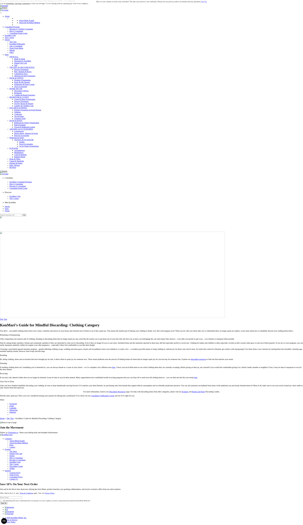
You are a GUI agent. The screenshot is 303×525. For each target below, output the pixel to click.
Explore (8, 449)
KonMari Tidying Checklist (18, 3)
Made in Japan (19, 59)
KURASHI (13, 148)
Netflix (12, 468)
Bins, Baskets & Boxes (22, 72)
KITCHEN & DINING (18, 108)
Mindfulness (18, 153)
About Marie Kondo (17, 441)
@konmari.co (13, 433)
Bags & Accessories (21, 136)
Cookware (18, 114)
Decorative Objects (21, 91)
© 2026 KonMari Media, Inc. (16, 518)
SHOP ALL (13, 57)
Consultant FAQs (15, 477)
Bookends (18, 93)
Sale (15, 65)
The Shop (13, 451)
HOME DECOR (15, 89)
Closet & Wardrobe (16, 161)
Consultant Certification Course (102, 396)
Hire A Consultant (16, 31)
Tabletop (17, 112)
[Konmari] (4, 6)
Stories (7, 40)
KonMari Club (14, 196)
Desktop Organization (22, 80)
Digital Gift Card (20, 63)
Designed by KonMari (22, 61)
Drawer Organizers (21, 70)
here (113, 367)
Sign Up (3, 503)
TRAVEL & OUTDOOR (23, 140)
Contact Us (13, 479)
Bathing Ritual (19, 157)
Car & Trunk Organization (29, 146)
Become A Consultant (17, 186)
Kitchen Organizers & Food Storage (27, 110)
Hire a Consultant (16, 458)
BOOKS (12, 167)
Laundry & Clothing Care (23, 106)
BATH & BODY (15, 121)
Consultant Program (12, 27)
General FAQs (14, 473)
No (205, 2)
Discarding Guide (16, 466)
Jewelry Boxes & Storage (23, 104)
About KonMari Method (18, 443)
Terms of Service (11, 520)
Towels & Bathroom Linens (24, 127)
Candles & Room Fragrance (24, 95)
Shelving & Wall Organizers (24, 76)
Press (11, 445)
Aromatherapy (19, 150)
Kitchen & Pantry (16, 163)
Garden (22, 142)
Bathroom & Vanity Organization (26, 123)
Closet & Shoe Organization (24, 99)
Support (8, 471)
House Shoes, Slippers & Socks (26, 133)
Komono (185, 392)
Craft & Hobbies (20, 155)
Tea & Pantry (19, 116)
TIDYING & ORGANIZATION (21, 67)
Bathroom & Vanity (16, 138)
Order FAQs (14, 475)
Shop (7, 55)
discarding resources (198, 359)
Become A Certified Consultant (21, 29)
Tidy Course (9, 38)
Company (8, 439)
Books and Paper (198, 392)
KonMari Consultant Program (20, 182)
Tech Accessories (20, 87)
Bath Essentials (20, 125)
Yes (202, 2)
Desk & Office (14, 159)
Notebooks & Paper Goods (24, 84)
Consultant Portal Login (18, 33)
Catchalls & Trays (21, 74)
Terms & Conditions (26, 493)
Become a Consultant (17, 460)
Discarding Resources (117, 392)
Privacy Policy (50, 493)
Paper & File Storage (22, 82)
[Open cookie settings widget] (4, 521)
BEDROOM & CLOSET (19, 97)
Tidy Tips (3, 319)
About (7, 16)
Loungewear (19, 131)
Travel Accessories (26, 144)
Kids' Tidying (14, 165)
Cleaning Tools (20, 118)
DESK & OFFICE (16, 78)
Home (2, 418)
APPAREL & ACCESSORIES (21, 129)
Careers (12, 447)
